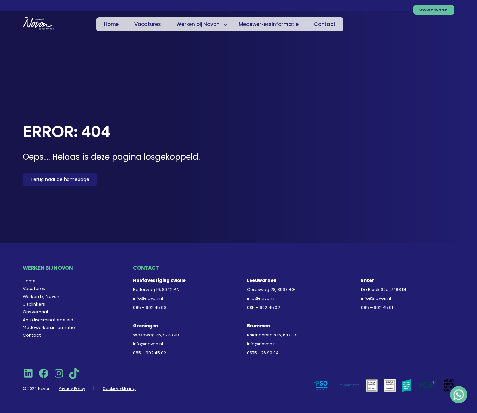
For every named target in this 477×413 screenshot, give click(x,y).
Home (111, 24)
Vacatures (147, 24)
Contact (325, 24)
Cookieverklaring (119, 388)
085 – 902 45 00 (149, 307)
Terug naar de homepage (60, 179)
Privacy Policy (72, 388)
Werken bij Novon (198, 24)
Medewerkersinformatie (269, 24)
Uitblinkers (34, 304)
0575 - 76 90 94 (263, 353)
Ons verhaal (35, 312)
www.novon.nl (433, 10)
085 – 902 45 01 (377, 307)
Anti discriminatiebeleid (48, 319)
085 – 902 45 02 (263, 307)
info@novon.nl (148, 298)
